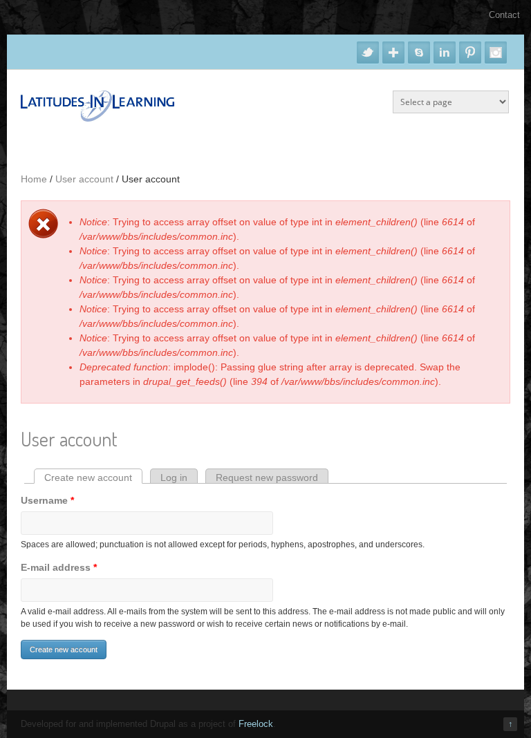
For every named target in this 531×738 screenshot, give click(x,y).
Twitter (368, 52)
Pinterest (470, 52)
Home (34, 178)
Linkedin (445, 52)
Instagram (496, 52)
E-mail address (59, 567)
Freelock (256, 724)
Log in (173, 477)
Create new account (93, 477)
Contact (504, 15)
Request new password (267, 477)
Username (47, 500)
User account (84, 178)
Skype (419, 52)
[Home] (97, 118)
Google (393, 52)
